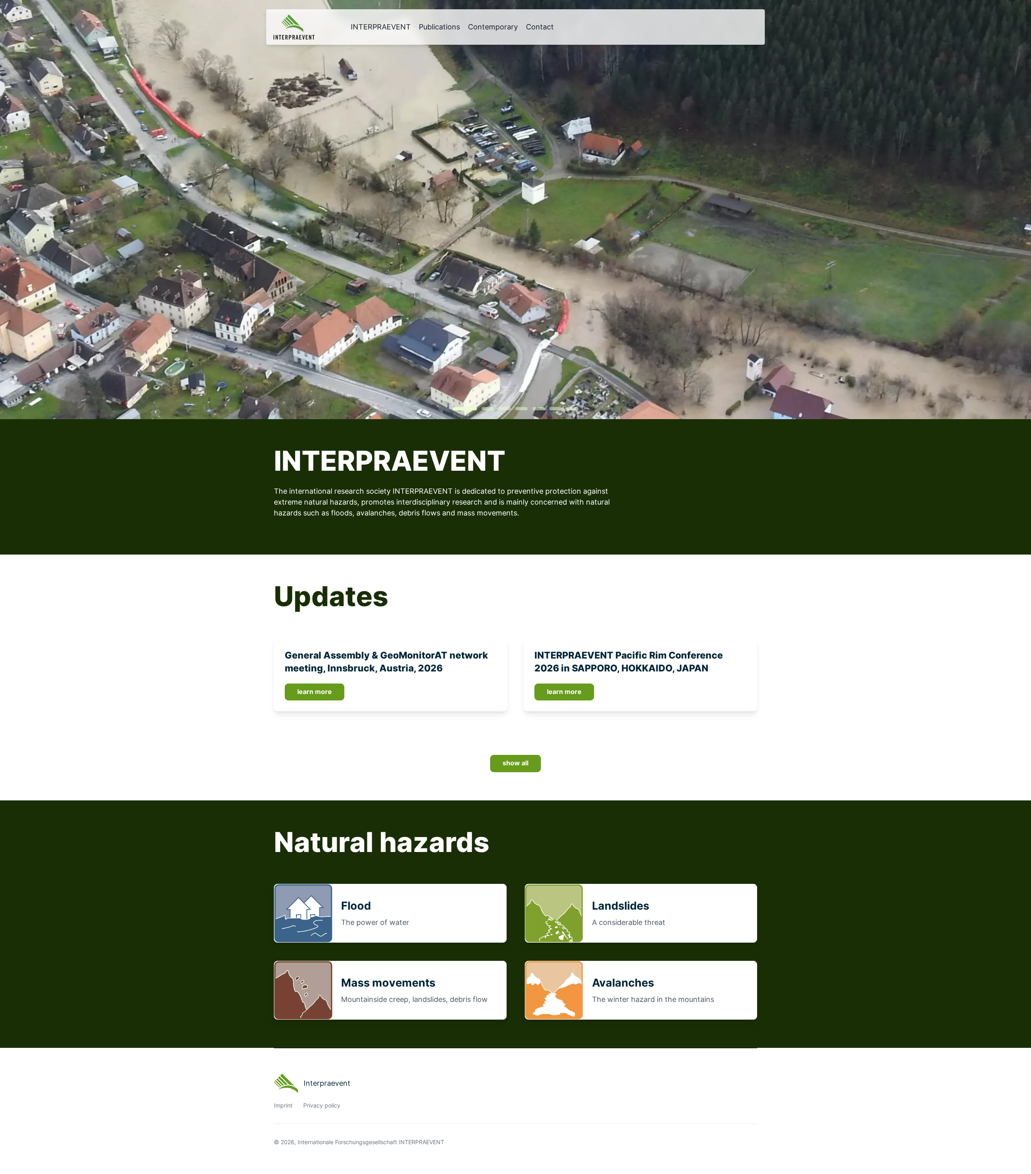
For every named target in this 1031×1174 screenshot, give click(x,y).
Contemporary (493, 27)
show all (515, 763)
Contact (540, 27)
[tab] (465, 408)
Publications (439, 27)
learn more (314, 692)
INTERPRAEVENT (381, 27)
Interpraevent (327, 1083)
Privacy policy (321, 1105)
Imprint (283, 1105)
